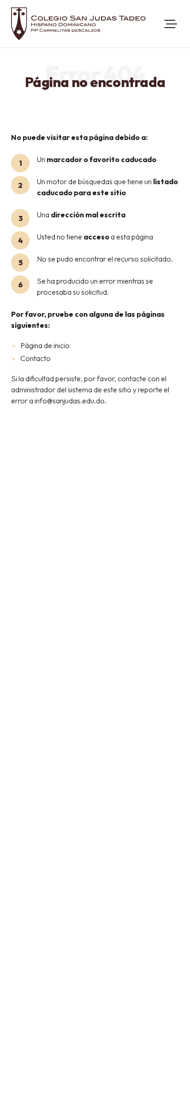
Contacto (35, 358)
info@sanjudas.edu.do (70, 400)
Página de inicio (45, 345)
